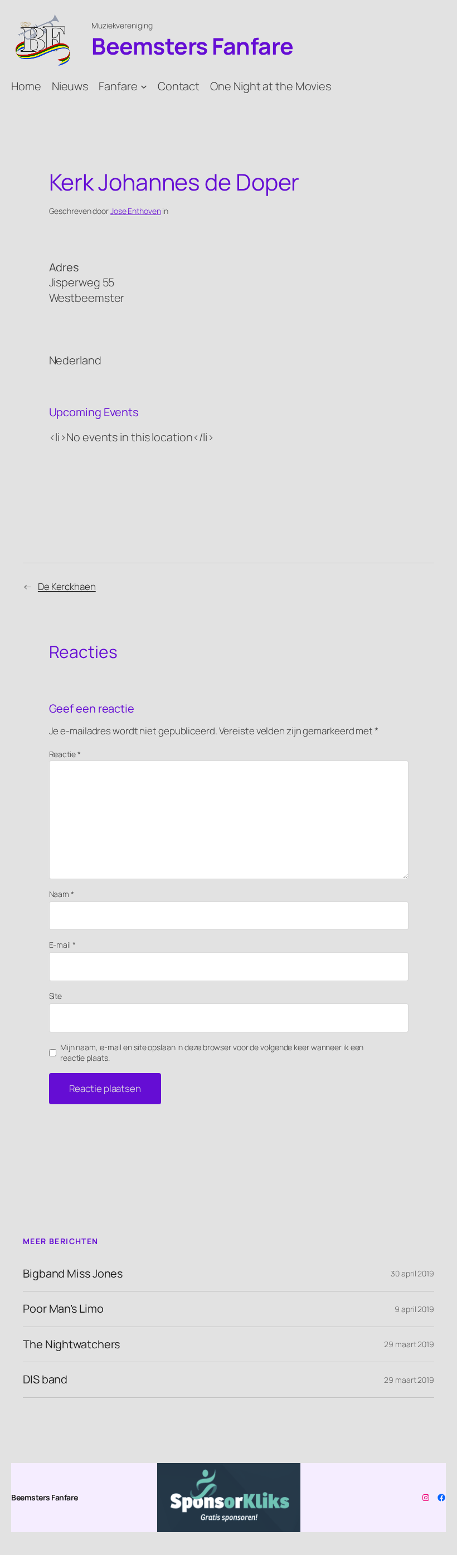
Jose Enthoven (135, 211)
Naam (61, 894)
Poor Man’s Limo (63, 1309)
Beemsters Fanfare (192, 45)
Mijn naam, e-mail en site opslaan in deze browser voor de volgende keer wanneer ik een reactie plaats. (211, 1053)
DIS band (45, 1379)
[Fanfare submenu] (143, 85)
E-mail (62, 944)
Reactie (65, 754)
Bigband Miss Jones (73, 1274)
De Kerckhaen (67, 586)
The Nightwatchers (71, 1344)
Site (55, 996)
